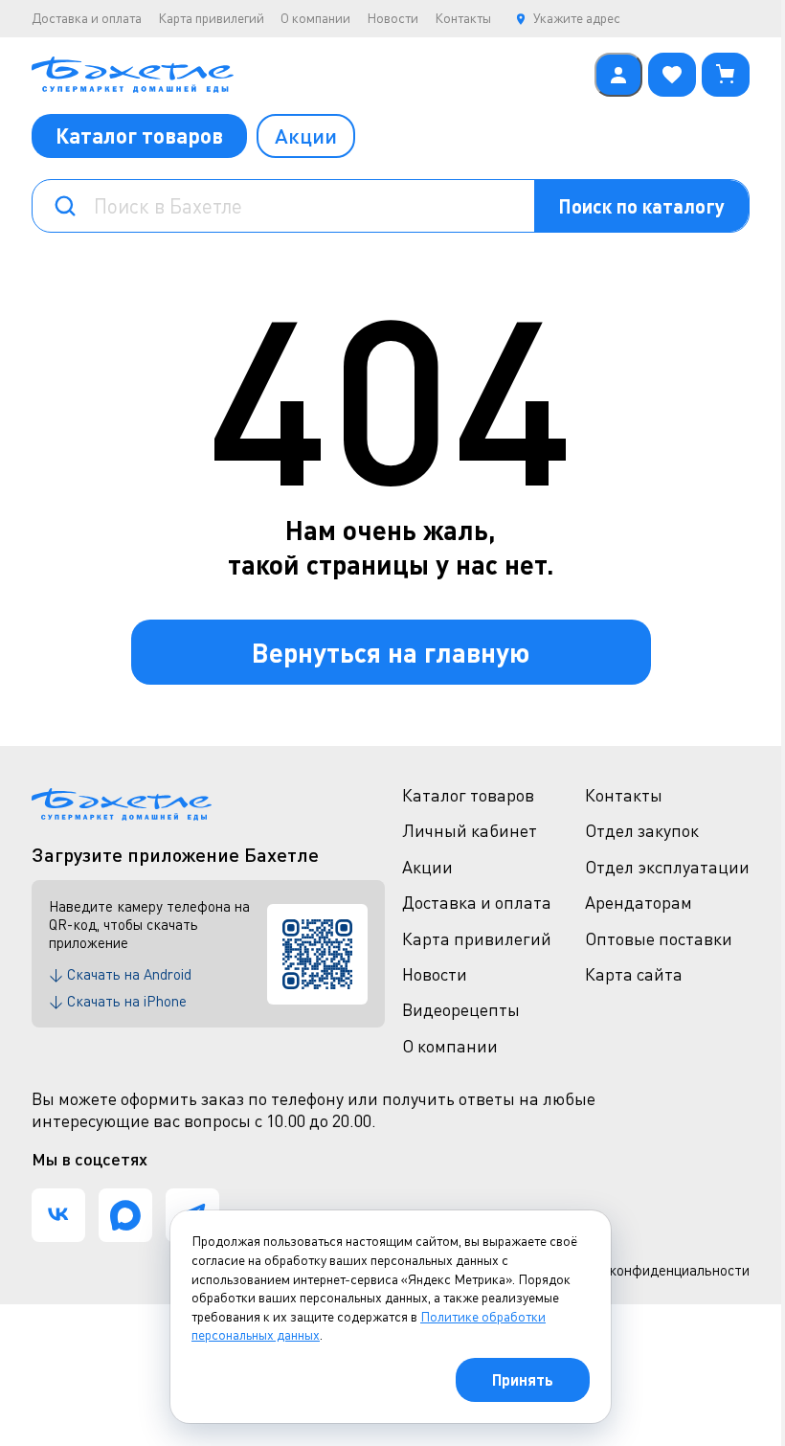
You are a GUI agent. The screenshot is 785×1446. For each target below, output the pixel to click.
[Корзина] (726, 75)
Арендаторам (638, 902)
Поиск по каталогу (641, 205)
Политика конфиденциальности (645, 1269)
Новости (392, 18)
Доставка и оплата (87, 18)
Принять (522, 1379)
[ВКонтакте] (58, 1215)
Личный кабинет (469, 830)
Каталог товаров (139, 135)
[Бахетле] (308, 74)
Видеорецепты (461, 1009)
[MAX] (125, 1215)
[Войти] (618, 75)
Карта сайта (634, 973)
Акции (306, 135)
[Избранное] (672, 75)
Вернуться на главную (390, 652)
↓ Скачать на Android (120, 974)
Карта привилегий (211, 18)
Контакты (463, 18)
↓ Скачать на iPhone (118, 1000)
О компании (315, 18)
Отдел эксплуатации (667, 866)
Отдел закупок (642, 830)
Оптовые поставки (658, 938)
